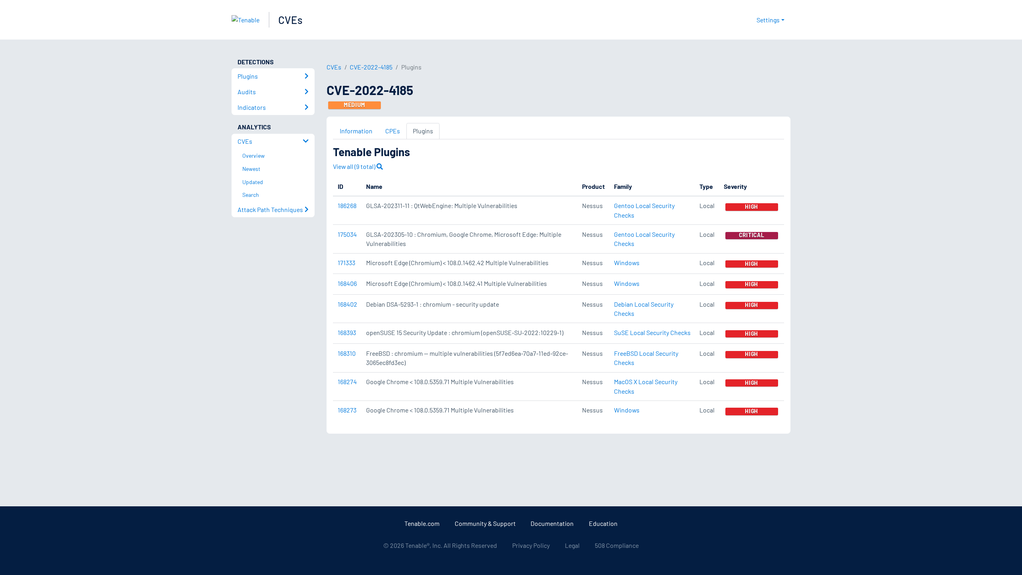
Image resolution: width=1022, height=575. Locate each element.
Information (356, 131)
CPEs (392, 131)
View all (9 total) (354, 166)
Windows (627, 262)
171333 (346, 262)
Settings (768, 20)
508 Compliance (617, 545)
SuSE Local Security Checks (652, 332)
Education (603, 523)
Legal (572, 545)
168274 (347, 381)
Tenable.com (422, 523)
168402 (347, 304)
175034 (347, 234)
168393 (347, 332)
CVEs (290, 20)
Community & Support (485, 523)
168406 (347, 283)
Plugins (423, 131)
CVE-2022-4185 (371, 67)
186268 (347, 205)
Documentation (552, 523)
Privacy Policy (531, 545)
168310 (347, 353)
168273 (347, 410)
